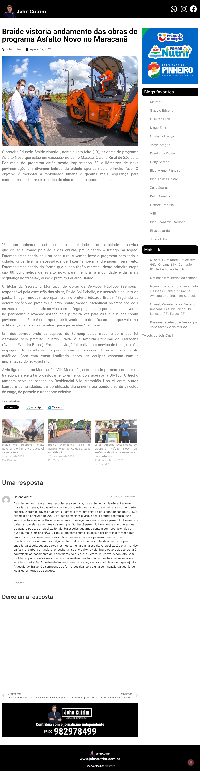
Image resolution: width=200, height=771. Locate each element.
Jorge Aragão (160, 145)
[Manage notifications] (191, 762)
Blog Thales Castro (164, 179)
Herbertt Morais (162, 205)
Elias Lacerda (160, 230)
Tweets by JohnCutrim (159, 335)
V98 (153, 213)
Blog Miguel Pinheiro (165, 170)
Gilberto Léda (160, 119)
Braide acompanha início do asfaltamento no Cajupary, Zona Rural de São (69, 448)
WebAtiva (110, 765)
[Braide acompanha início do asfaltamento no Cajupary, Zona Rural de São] (69, 431)
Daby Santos (159, 162)
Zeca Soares (159, 188)
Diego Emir (158, 128)
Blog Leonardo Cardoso (167, 222)
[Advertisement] (70, 212)
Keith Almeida (160, 196)
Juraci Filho (158, 239)
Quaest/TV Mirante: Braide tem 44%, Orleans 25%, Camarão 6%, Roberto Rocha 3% (173, 264)
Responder (19, 582)
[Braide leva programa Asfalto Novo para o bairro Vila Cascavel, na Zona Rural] (23, 431)
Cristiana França (162, 136)
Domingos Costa (162, 153)
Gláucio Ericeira (161, 110)
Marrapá (156, 102)
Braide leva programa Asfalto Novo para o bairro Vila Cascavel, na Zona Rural (23, 448)
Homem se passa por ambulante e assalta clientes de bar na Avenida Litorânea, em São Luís (174, 291)
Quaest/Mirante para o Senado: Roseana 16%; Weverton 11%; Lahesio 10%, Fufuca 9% (173, 309)
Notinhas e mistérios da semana (173, 278)
